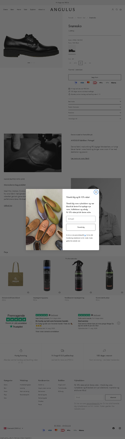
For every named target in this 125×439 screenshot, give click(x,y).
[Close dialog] (96, 192)
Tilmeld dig (80, 227)
